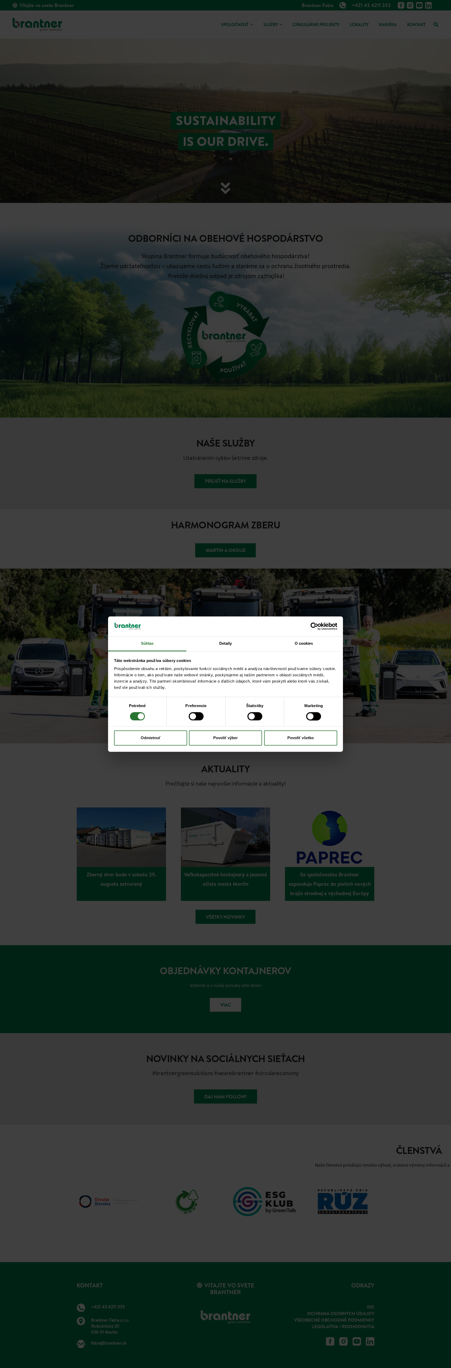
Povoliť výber (225, 738)
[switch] (196, 716)
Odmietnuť (151, 738)
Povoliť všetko (300, 738)
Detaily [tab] (225, 643)
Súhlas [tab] (147, 643)
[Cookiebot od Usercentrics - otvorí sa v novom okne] (314, 626)
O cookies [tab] (304, 643)
